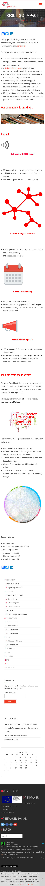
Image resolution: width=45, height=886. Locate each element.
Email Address (9, 693)
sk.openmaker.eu (12, 629)
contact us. (21, 46)
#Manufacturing (12, 849)
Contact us (20, 871)
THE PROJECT (9, 580)
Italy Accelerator (29, 803)
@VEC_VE (8, 844)
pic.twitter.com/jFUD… (21, 860)
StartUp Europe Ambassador (16, 614)
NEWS (6, 660)
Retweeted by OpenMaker (25, 863)
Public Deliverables (13, 606)
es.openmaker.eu (12, 626)
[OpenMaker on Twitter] (3, 824)
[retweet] (41, 863)
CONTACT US (9, 667)
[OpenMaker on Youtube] (15, 824)
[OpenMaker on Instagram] (11, 824)
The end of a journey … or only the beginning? (21, 728)
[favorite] (43, 863)
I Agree (30, 884)
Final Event (8, 732)
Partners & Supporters (14, 595)
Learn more (20, 884)
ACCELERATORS (10, 618)
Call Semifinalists (12, 645)
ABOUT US (8, 591)
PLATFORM (8, 656)
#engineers (37, 849)
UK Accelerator (8, 812)
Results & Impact (12, 603)
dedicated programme (14, 68)
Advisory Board (11, 599)
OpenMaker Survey (11, 739)
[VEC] (3, 843)
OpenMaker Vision (12, 584)
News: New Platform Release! (15, 736)
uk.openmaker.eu (12, 633)
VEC (7, 843)
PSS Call (7, 637)
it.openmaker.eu (12, 622)
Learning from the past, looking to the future (21, 724)
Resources (10, 610)
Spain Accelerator (9, 809)
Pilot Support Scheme (14, 641)
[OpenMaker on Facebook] (7, 824)
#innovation (8, 857)
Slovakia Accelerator (10, 806)
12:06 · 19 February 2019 (8, 863)
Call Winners (10, 648)
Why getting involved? (14, 587)
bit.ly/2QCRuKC (7, 860)
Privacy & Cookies (8, 871)
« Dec (6, 770)
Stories (7, 652)
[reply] (39, 863)
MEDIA (7, 664)
